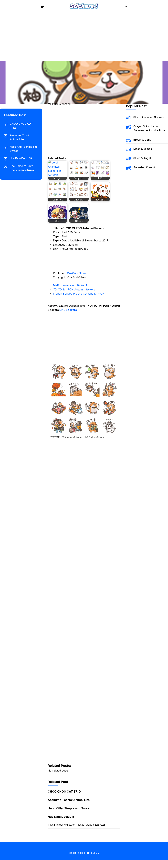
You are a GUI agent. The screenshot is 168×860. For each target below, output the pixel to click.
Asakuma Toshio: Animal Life (69, 800)
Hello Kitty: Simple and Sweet (69, 808)
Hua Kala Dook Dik (61, 816)
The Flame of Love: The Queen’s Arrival (76, 825)
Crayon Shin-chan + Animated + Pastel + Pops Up (149, 130)
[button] (126, 6)
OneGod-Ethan (76, 273)
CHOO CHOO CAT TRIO (64, 791)
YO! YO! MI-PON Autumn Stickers (74, 289)
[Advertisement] (84, 35)
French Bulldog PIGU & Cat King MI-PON (79, 293)
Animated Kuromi (144, 167)
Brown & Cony (142, 139)
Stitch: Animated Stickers (148, 117)
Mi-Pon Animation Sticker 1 (70, 285)
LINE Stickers (68, 310)
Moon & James (142, 148)
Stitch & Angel (142, 158)
